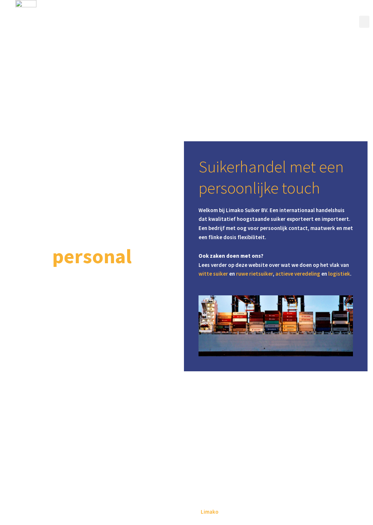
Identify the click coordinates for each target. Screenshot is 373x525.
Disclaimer (186, 493)
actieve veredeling (297, 273)
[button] (364, 22)
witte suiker (213, 273)
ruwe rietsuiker (254, 273)
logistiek (339, 273)
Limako (210, 511)
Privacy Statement (187, 501)
